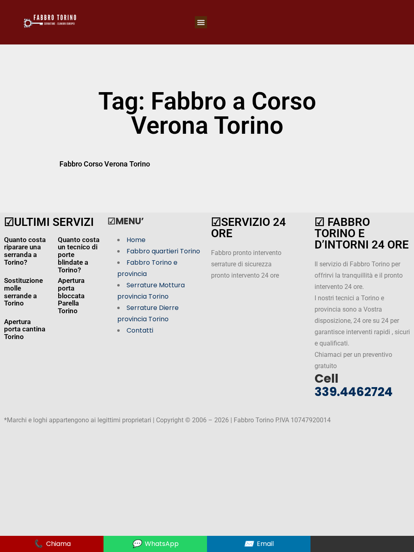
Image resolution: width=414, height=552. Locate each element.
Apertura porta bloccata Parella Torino (71, 295)
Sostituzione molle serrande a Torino (23, 291)
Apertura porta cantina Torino (24, 329)
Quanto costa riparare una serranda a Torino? (25, 251)
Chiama (52, 543)
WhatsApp (155, 543)
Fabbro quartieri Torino (163, 251)
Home (136, 239)
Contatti (140, 330)
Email (259, 543)
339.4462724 (354, 391)
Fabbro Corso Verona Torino (104, 164)
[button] (201, 22)
